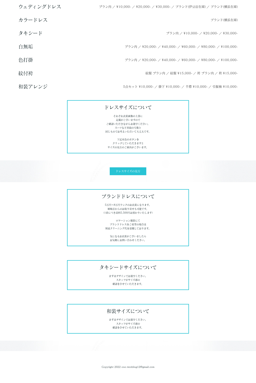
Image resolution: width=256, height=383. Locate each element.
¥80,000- (208, 46)
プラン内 (105, 6)
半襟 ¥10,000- (196, 86)
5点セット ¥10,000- (138, 86)
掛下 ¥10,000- (169, 86)
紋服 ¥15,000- (181, 73)
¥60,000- (188, 46)
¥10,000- (123, 6)
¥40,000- (169, 46)
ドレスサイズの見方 (128, 171)
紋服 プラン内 (155, 73)
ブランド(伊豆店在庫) (190, 6)
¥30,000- (163, 6)
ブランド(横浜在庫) (224, 6)
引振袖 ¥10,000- (225, 86)
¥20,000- (143, 6)
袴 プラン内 (205, 73)
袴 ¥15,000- (228, 73)
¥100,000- (229, 46)
